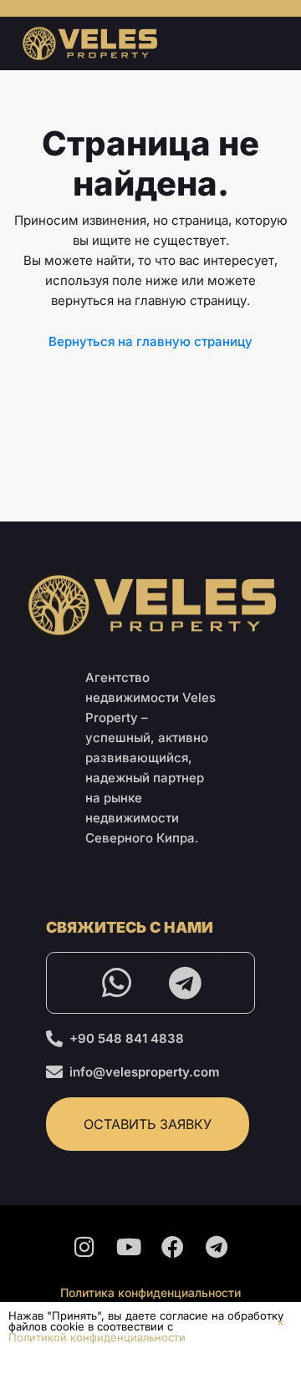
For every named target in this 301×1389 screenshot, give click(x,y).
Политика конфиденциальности (150, 1292)
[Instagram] (84, 1246)
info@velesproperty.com (144, 1072)
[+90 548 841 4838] (54, 1038)
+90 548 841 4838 (126, 1038)
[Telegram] (185, 983)
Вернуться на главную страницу (150, 341)
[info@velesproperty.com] (54, 1072)
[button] (280, 1322)
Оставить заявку (148, 1124)
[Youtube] (129, 1246)
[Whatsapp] (116, 983)
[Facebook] (173, 1246)
